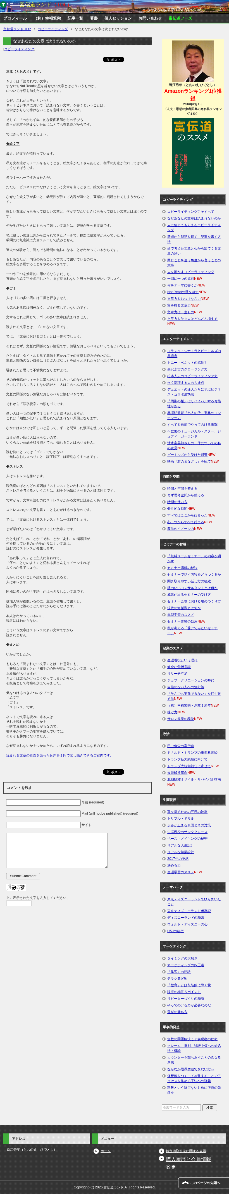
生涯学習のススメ (180, 872)
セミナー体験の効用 (182, 621)
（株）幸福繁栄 (47, 18)
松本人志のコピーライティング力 (192, 376)
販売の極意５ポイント (184, 992)
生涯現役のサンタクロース (187, 832)
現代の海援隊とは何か (184, 608)
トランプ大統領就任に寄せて (189, 766)
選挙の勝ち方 (177, 1012)
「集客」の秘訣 (179, 972)
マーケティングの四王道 (185, 965)
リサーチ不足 (177, 674)
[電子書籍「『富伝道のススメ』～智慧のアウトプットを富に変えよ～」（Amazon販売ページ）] (193, 151)
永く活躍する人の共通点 (185, 383)
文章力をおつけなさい (184, 299)
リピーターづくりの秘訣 (185, 999)
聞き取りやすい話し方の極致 (189, 581)
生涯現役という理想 (182, 660)
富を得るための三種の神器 (187, 812)
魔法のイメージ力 (180, 529)
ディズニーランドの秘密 (185, 918)
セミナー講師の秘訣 (182, 568)
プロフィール (15, 18)
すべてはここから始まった (187, 515)
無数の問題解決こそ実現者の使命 (192, 1039)
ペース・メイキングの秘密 (187, 839)
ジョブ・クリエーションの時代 (190, 680)
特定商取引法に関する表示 (186, 1151)
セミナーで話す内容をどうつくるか (194, 574)
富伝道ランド (46, 5)
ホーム (106, 1151)
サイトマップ (20, 4)
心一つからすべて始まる (185, 522)
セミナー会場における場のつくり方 (194, 601)
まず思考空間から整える (185, 495)
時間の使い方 (177, 502)
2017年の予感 (178, 859)
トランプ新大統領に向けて (187, 759)
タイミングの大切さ (182, 958)
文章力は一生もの (180, 312)
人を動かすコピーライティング (190, 272)
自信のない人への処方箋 (185, 687)
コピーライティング (19, 49)
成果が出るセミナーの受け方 (189, 595)
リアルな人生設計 (180, 845)
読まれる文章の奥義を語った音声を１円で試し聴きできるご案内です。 (59, 755)
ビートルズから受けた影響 (187, 455)
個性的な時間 (177, 509)
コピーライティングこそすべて (190, 212)
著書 (94, 18)
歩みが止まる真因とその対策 (189, 825)
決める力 (174, 865)
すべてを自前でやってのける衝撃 (192, 425)
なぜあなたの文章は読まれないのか (194, 218)
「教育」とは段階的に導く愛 (189, 985)
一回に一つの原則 (180, 279)
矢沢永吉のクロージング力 (187, 369)
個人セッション (118, 18)
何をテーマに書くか (182, 285)
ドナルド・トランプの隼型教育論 (192, 753)
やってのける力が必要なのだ (189, 1005)
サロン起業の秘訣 (180, 719)
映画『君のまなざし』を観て (189, 461)
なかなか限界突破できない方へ (190, 1069)
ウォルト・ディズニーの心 (187, 924)
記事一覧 (75, 18)
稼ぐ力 (172, 712)
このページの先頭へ (205, 1183)
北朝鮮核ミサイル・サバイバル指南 (194, 779)
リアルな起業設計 (180, 852)
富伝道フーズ (180, 18)
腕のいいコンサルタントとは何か (192, 588)
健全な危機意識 (179, 667)
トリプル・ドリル (180, 818)
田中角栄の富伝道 (180, 746)
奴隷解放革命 (177, 773)
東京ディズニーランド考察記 (189, 911)
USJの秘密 (175, 931)
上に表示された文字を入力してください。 (38, 897)
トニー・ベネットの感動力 (187, 363)
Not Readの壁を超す (183, 292)
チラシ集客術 (177, 978)
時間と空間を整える (182, 488)
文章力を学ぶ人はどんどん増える (192, 319)
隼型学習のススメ (180, 615)
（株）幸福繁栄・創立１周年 (189, 705)
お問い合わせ (150, 18)
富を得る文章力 (179, 305)
